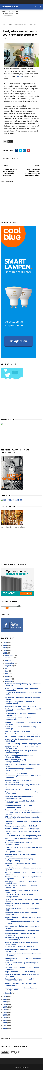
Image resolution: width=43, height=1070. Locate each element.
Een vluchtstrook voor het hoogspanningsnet (23, 836)
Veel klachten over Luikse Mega (17, 731)
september (9, 663)
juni (6, 671)
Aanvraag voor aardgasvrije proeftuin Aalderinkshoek (20, 781)
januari (8, 993)
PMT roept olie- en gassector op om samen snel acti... (22, 968)
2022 (5, 653)
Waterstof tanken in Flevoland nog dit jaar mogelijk (22, 905)
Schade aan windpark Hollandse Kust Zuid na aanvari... (22, 923)
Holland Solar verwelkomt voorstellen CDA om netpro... (23, 723)
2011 (5, 1023)
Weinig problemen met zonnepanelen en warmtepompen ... (21, 752)
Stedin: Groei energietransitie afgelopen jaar (23, 744)
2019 (5, 1002)
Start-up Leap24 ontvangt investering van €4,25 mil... (21, 964)
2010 (5, 1025)
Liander (10, 24)
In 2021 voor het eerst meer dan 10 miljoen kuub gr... (22, 728)
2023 (5, 650)
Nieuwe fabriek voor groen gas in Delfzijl (21, 706)
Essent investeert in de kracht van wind (20, 947)
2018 (5, 1004)
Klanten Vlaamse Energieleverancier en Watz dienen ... (23, 918)
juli (6, 668)
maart (8, 679)
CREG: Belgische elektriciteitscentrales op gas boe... (23, 900)
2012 (5, 1020)
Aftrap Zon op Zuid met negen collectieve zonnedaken (21, 689)
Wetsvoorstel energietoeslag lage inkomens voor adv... (23, 685)
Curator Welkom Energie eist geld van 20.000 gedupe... (22, 786)
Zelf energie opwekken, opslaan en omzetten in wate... (23, 822)
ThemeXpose (25, 1067)
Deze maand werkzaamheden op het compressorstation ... (19, 980)
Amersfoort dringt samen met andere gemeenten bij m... (20, 939)
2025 (5, 645)
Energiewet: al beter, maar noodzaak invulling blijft (23, 909)
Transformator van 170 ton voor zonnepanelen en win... (23, 813)
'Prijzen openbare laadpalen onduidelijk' (20, 972)
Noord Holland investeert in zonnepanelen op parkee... (23, 869)
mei (7, 674)
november (9, 658)
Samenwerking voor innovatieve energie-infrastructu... (21, 747)
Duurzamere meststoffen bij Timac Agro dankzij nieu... (21, 882)
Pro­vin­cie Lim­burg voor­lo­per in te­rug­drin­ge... (22, 734)
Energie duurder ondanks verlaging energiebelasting (19, 860)
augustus (9, 666)
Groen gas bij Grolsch (13, 852)
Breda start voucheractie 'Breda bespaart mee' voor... (21, 943)
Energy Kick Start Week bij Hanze (18, 789)
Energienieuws (10, 7)
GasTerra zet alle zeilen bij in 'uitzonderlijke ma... (22, 765)
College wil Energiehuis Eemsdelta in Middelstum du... (19, 703)
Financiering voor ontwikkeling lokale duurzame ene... (20, 802)
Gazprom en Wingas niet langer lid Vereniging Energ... (23, 698)
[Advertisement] (17, 400)
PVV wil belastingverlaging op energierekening (16, 761)
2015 (5, 1012)
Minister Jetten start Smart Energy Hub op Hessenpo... (22, 975)
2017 (5, 1007)
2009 (5, 1028)
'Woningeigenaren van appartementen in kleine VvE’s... (21, 950)
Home (4, 24)
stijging (19, 76)
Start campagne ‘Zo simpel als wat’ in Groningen (20, 934)
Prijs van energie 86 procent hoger (18, 773)
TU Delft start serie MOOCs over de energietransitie (19, 896)
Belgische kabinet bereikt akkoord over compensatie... (20, 984)
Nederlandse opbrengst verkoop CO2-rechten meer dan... (23, 777)
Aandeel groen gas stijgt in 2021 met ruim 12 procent (23, 710)
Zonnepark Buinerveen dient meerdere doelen (23, 931)
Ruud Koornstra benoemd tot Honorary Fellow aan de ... (23, 959)
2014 (5, 1015)
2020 (5, 999)
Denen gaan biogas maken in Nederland (21, 826)
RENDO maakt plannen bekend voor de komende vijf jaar (20, 756)
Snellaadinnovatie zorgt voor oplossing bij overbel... (21, 839)
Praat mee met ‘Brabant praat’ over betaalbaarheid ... (19, 844)
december (9, 655)
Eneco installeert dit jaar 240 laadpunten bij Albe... (22, 927)
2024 (5, 648)
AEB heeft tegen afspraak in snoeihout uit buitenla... (22, 855)
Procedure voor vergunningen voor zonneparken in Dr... (18, 806)
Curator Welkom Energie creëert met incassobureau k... (19, 770)
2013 (5, 1018)
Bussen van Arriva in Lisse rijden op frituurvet (23, 736)
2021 (5, 996)
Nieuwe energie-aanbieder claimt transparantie (18, 719)
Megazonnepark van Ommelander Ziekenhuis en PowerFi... (23, 955)
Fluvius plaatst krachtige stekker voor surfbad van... (23, 848)
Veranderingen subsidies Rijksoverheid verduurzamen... (20, 864)
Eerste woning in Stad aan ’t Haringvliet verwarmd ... (20, 714)
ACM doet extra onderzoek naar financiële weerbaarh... (21, 887)
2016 (5, 1010)
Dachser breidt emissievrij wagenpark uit (21, 810)
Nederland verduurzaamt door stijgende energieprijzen (21, 989)
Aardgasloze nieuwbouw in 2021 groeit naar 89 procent (23, 873)
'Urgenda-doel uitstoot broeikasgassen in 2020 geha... (21, 891)
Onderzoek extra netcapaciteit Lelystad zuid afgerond (23, 878)
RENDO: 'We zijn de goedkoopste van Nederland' (19, 740)
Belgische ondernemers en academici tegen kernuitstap (22, 793)
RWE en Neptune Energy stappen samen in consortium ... (22, 818)
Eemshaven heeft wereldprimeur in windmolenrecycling (19, 797)
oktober (8, 660)
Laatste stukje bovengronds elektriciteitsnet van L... (23, 832)
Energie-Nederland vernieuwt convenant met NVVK (23, 694)
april (7, 676)
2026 (5, 642)
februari (8, 682)
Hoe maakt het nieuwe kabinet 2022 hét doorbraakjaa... (21, 914)
